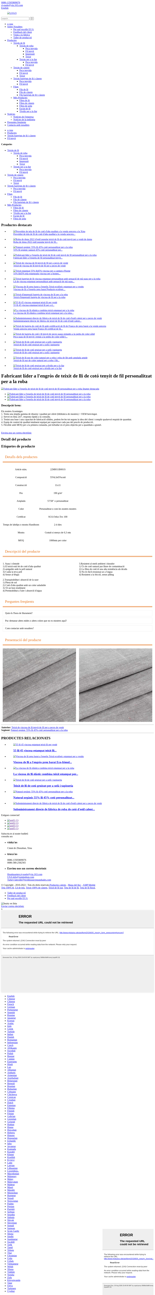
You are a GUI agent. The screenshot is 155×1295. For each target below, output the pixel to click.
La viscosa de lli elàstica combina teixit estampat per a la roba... (43, 313)
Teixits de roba (26, 45)
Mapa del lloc (74, 885)
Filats (15, 86)
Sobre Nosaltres (14, 26)
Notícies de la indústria (24, 119)
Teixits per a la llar (28, 59)
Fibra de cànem (26, 103)
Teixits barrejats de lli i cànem (27, 78)
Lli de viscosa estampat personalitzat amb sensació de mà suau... (43, 281)
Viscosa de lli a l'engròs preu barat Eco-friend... (42, 762)
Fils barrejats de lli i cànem (32, 95)
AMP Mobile (89, 885)
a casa (10, 24)
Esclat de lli (24, 108)
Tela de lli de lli (71, 887)
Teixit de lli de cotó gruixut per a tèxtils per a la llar (37, 368)
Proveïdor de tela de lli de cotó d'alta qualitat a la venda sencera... (44, 234)
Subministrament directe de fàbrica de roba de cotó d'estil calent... (54, 809)
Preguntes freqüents (16, 122)
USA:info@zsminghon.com (20, 877)
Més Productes (20, 97)
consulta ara (7, 836)
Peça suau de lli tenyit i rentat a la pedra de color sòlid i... (40, 336)
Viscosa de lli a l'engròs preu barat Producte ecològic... (39, 289)
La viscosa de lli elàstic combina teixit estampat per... (45, 774)
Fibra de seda (25, 106)
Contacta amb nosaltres (18, 125)
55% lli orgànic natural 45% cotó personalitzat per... (38, 250)
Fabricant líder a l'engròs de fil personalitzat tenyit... (38, 258)
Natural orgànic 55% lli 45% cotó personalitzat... (43, 797)
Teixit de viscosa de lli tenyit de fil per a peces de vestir (39, 265)
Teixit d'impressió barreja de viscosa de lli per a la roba (39, 297)
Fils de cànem (26, 92)
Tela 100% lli (7, 887)
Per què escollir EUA (23, 29)
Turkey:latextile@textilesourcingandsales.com (29, 880)
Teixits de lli (19, 43)
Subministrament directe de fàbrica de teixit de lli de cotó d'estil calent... (47, 321)
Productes (12, 40)
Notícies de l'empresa (23, 117)
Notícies (11, 114)
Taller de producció (22, 37)
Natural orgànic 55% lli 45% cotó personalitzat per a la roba (39, 730)
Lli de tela (20, 887)
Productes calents (57, 885)
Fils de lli (23, 89)
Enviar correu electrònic (12, 906)
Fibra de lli (24, 100)
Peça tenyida (31, 48)
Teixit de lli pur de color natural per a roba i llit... (36, 360)
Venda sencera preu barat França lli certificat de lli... (38, 329)
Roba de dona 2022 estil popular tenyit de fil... (35, 242)
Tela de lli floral (87, 887)
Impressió (30, 54)
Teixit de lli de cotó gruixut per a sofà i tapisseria (36, 344)
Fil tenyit (29, 51)
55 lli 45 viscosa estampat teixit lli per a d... (33, 305)
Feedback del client (22, 32)
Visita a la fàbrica (21, 35)
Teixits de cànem (21, 67)
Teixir (28, 56)
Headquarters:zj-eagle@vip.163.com (24, 874)
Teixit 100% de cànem (36, 887)
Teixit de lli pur (55, 887)
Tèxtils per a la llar (28, 111)
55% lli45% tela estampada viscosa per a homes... (37, 273)
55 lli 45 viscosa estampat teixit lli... (35, 750)
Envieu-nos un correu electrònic (16, 433)
